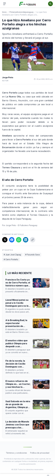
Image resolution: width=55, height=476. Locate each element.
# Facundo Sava (32, 254)
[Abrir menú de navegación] (4, 3)
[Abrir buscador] (50, 3)
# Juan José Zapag (12, 254)
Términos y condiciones (16, 453)
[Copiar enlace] (32, 239)
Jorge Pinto (7, 77)
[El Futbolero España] (27, 4)
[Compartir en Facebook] (11, 239)
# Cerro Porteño (11, 259)
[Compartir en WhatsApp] (18, 239)
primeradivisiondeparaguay (21, 12)
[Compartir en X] (4, 239)
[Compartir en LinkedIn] (25, 239)
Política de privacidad (39, 453)
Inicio (4, 12)
